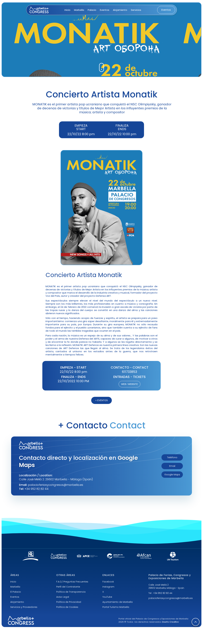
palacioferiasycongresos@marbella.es (170, 598)
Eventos (104, 10)
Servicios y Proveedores (23, 607)
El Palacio (15, 591)
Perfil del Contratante (68, 586)
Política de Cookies (67, 607)
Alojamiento (120, 10)
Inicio (67, 10)
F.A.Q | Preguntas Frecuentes (72, 581)
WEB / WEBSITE (129, 384)
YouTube (107, 596)
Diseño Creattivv (170, 621)
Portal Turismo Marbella (115, 607)
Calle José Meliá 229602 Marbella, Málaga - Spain (166, 586)
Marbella (79, 10)
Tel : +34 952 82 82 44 (160, 593)
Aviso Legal (62, 596)
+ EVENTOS (101, 400)
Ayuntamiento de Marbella (117, 602)
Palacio (92, 10)
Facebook (108, 581)
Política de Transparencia (70, 591)
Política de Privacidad (68, 602)
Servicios (136, 10)
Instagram (108, 586)
